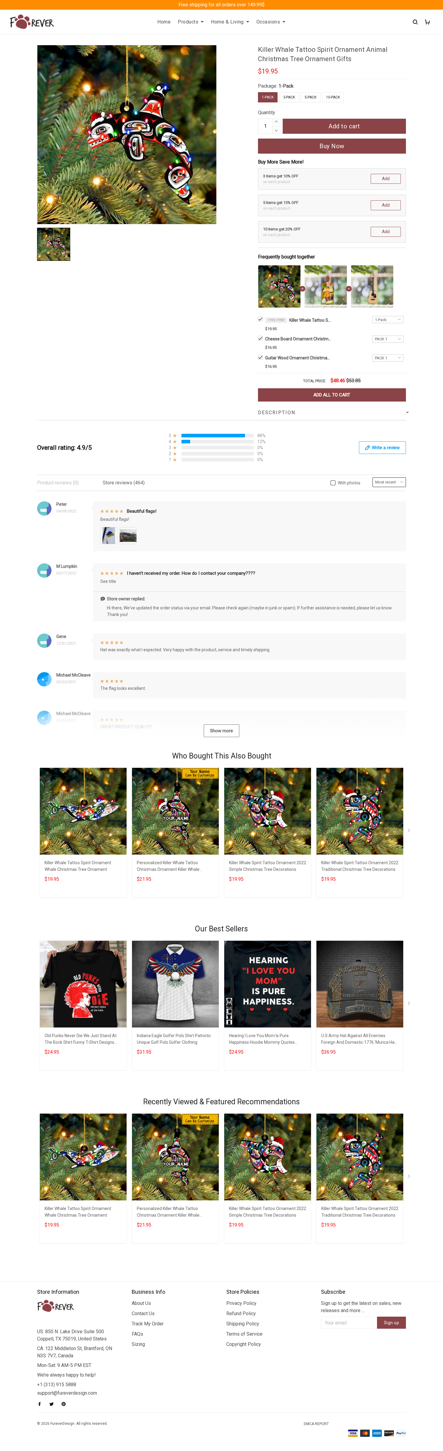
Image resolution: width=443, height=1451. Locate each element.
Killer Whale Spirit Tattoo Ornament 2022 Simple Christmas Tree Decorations (267, 866)
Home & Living (227, 22)
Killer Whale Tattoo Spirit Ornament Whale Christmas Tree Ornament (78, 866)
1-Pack (286, 86)
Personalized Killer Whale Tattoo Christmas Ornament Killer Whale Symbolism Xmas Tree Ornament (168, 866)
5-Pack (310, 97)
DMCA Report (316, 1424)
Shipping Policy (242, 1324)
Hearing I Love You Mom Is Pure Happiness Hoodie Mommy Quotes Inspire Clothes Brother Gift (262, 1039)
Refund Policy (241, 1313)
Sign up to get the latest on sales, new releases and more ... (361, 1306)
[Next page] (409, 831)
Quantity (266, 112)
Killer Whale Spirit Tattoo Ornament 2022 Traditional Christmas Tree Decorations (359, 866)
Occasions (268, 22)
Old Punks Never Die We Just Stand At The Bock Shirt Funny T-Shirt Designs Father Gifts (81, 1039)
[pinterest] (65, 1404)
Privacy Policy (241, 1303)
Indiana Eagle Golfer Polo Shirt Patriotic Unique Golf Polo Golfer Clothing (174, 1039)
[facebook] (41, 1404)
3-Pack (289, 97)
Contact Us (143, 1313)
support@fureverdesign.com (67, 1393)
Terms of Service (244, 1334)
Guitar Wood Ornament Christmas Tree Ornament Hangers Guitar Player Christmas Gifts (298, 357)
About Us (141, 1303)
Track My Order (148, 1324)
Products (188, 22)
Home (164, 22)
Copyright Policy (243, 1344)
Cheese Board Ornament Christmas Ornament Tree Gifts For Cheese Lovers (298, 338)
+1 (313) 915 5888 (56, 1384)
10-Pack (333, 97)
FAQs (137, 1334)
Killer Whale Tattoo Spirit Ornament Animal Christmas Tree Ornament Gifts (310, 320)
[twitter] (53, 1404)
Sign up (391, 1322)
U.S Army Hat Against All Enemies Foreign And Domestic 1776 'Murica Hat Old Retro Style (358, 1039)
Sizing (138, 1344)
